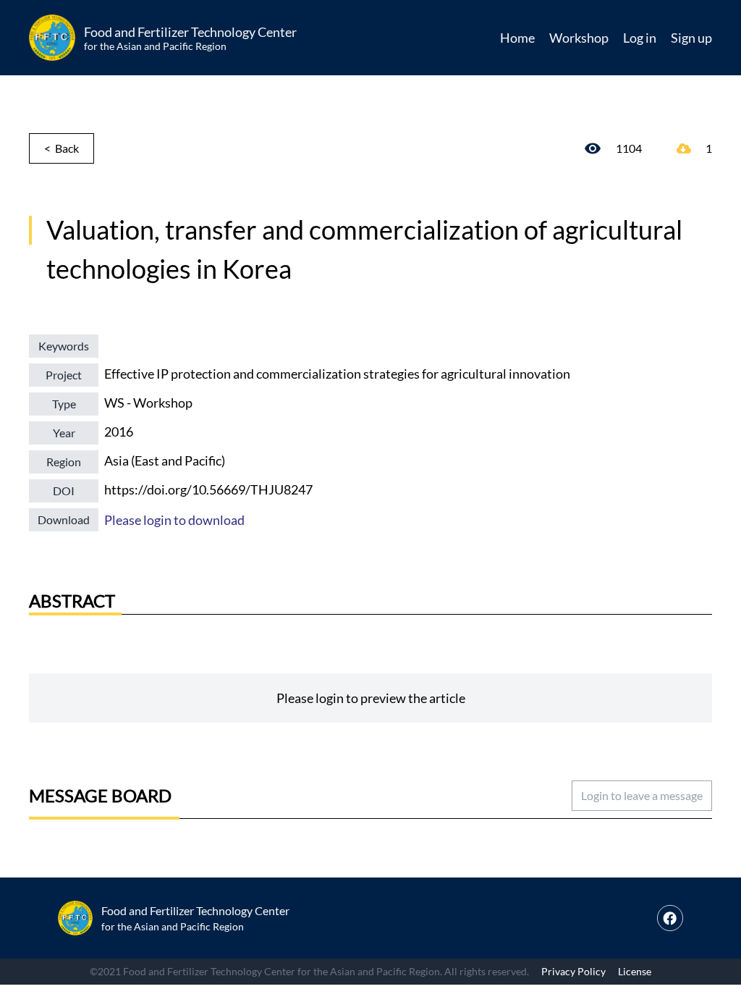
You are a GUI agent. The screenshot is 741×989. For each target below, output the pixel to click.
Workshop (579, 38)
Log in (639, 38)
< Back (61, 148)
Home (517, 38)
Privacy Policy (573, 971)
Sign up (691, 38)
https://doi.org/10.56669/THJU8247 (208, 489)
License (634, 971)
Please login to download (174, 520)
